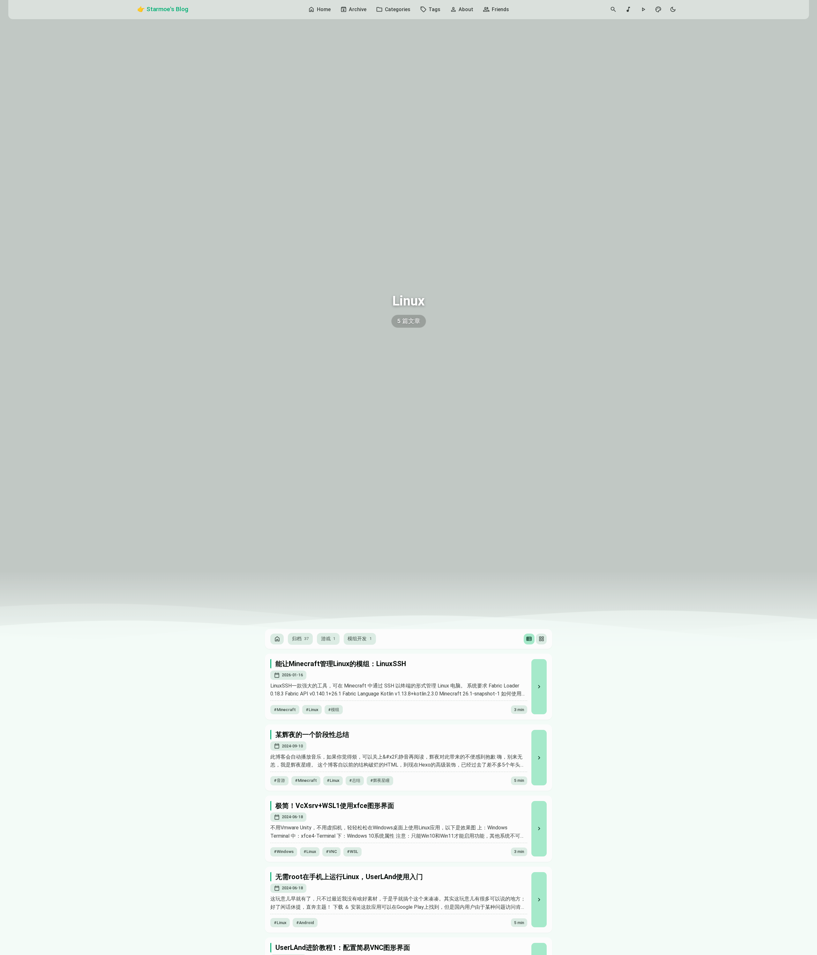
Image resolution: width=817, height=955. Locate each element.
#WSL (352, 851)
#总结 (354, 780)
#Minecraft (285, 709)
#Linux (312, 709)
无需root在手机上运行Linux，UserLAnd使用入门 (349, 877)
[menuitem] (319, 9)
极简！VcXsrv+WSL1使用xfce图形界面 (334, 806)
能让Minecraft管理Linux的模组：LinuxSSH (340, 664)
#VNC (331, 851)
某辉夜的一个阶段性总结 (312, 734)
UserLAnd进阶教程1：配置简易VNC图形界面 (342, 947)
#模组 (333, 709)
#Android (305, 922)
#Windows (284, 851)
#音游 (279, 780)
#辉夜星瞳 (380, 780)
